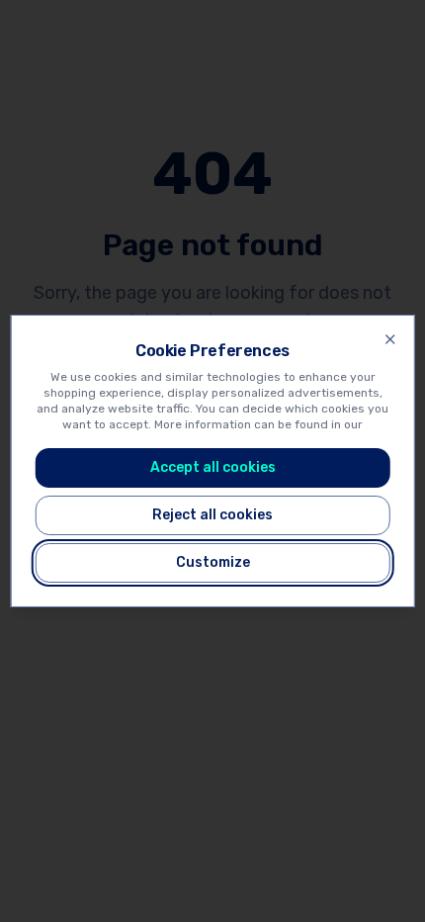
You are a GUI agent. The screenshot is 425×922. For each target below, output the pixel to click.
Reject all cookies (212, 515)
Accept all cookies (213, 467)
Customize (213, 562)
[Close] (389, 339)
